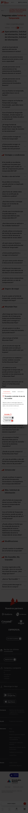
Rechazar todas (7, 417)
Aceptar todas (7, 420)
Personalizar (7, 414)
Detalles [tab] (14, 391)
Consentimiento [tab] (6, 391)
